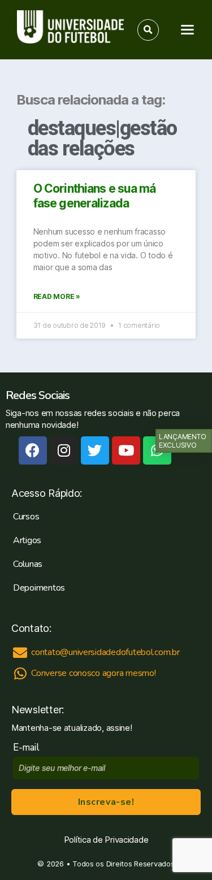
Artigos (27, 540)
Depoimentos (39, 588)
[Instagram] (64, 450)
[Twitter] (95, 450)
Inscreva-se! (106, 802)
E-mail (28, 747)
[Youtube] (126, 450)
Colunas (27, 564)
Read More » (56, 296)
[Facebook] (33, 450)
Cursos (26, 516)
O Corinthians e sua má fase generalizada (94, 195)
